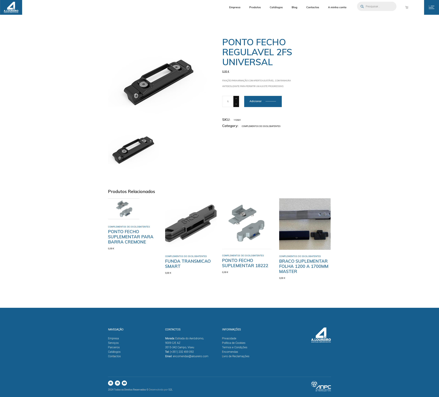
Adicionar (256, 101)
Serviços (113, 343)
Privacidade (229, 338)
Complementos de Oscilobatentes (261, 126)
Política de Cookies (233, 343)
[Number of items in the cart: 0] (406, 7)
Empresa (113, 338)
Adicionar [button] (235, 245)
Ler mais (124, 213)
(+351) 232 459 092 (182, 351)
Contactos (114, 356)
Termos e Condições (234, 347)
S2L (170, 389)
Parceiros (114, 347)
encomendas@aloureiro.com (190, 356)
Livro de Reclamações (235, 356)
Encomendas (230, 351)
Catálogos (114, 351)
